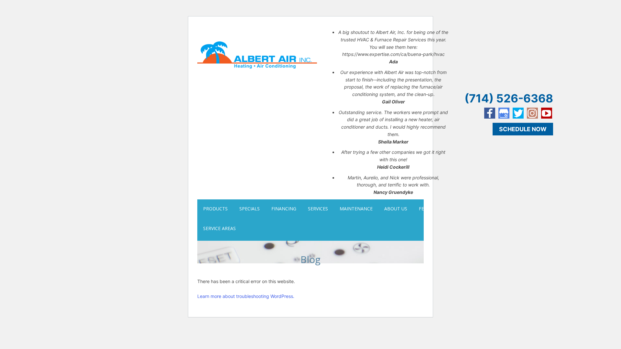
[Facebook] (489, 113)
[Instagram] (532, 113)
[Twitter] (518, 113)
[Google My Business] (503, 113)
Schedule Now (523, 129)
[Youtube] (546, 113)
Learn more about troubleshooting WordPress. (245, 296)
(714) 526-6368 (508, 98)
